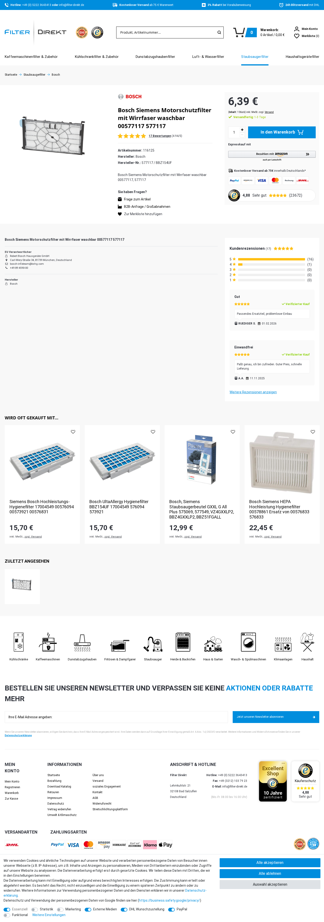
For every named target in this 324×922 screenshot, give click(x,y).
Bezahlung (54, 781)
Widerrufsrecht (102, 803)
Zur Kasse (11, 798)
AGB (95, 798)
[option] (42, 484)
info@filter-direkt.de (71, 5)
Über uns (98, 775)
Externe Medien (105, 909)
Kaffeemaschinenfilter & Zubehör (31, 57)
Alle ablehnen (270, 873)
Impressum (54, 798)
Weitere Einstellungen (48, 915)
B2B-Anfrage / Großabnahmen (147, 206)
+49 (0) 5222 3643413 (37, 5)
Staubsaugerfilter (254, 57)
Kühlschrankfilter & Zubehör (97, 57)
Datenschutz (55, 803)
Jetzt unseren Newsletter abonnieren (260, 716)
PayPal (182, 909)
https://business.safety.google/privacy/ (169, 900)
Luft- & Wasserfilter (208, 57)
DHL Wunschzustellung (146, 909)
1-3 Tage (249, 117)
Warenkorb (12, 793)
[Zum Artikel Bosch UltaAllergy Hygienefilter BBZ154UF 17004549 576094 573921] (122, 463)
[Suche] (219, 32)
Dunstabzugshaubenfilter (155, 57)
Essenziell (20, 909)
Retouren (53, 792)
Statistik (46, 909)
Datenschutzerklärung (18, 735)
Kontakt (97, 792)
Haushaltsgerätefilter (302, 57)
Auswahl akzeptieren (270, 884)
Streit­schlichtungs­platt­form (110, 809)
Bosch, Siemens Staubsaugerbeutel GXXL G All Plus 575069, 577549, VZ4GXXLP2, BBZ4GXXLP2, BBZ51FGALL (201, 509)
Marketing (73, 909)
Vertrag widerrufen (59, 809)
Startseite (11, 74)
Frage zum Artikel (137, 199)
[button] (272, 156)
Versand (269, 112)
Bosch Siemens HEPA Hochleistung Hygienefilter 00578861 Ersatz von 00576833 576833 (279, 509)
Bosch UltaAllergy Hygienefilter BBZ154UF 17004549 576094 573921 (118, 506)
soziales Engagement (107, 786)
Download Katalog (59, 786)
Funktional (20, 915)
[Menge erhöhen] (242, 129)
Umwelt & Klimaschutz (62, 815)
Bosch (56, 74)
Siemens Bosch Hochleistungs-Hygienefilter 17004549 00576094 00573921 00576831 (41, 506)
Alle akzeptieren (269, 862)
